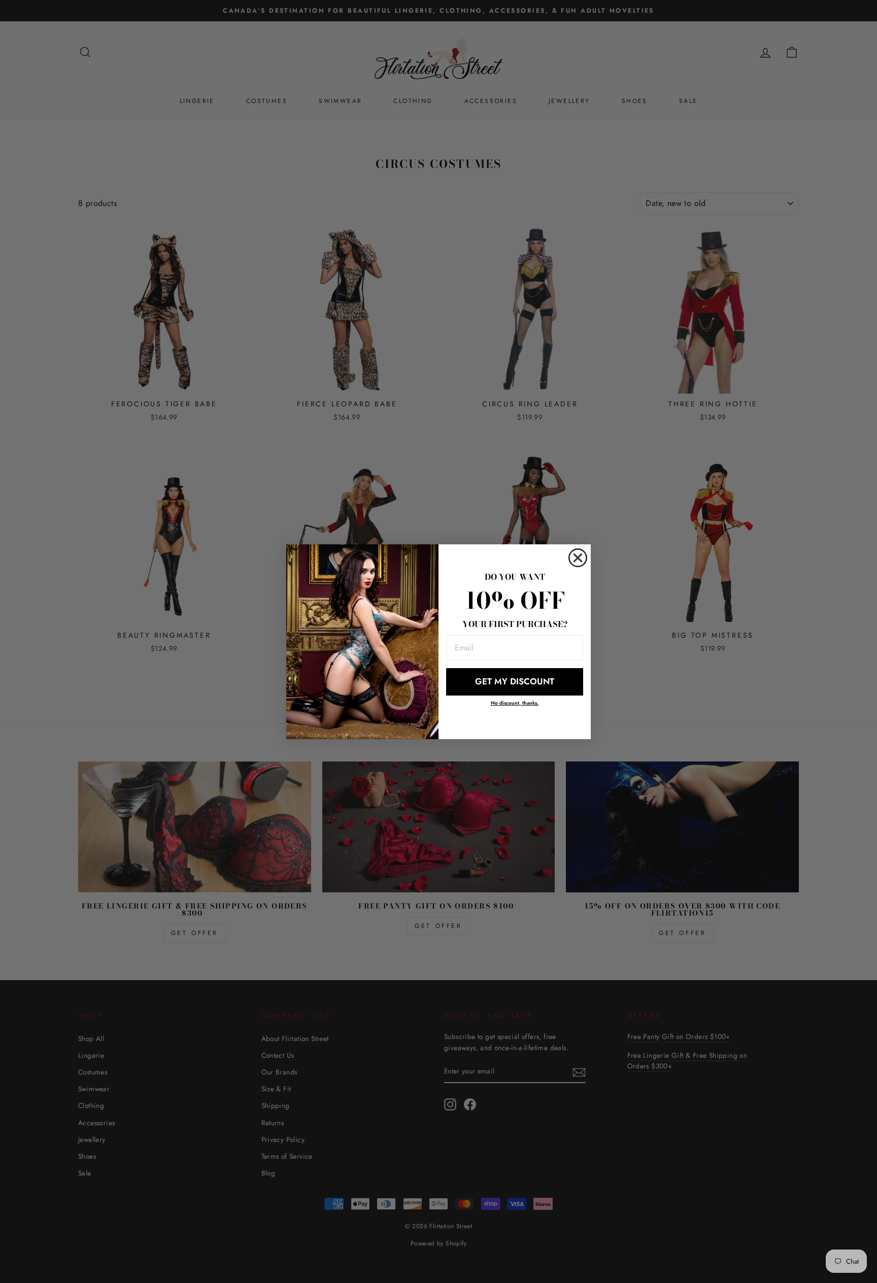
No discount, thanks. (514, 703)
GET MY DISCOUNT (514, 681)
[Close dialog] (578, 558)
